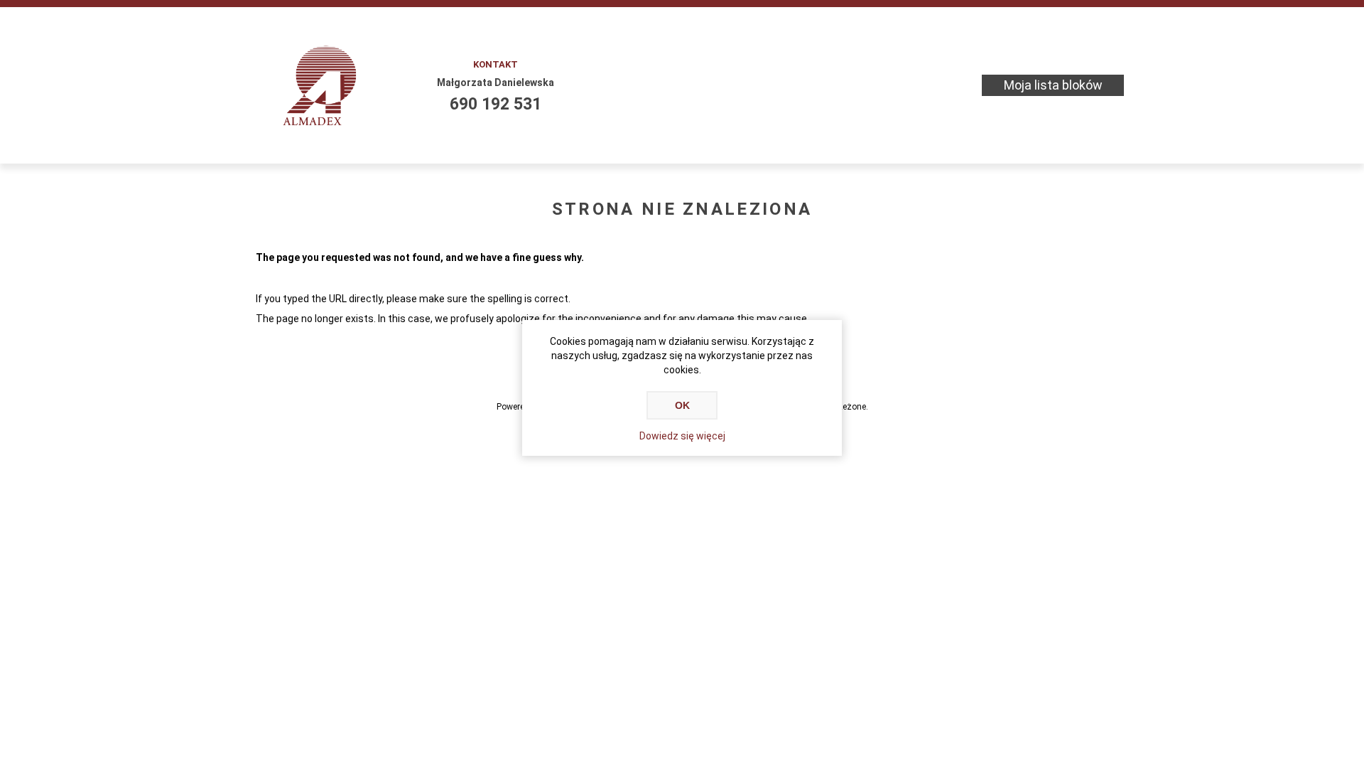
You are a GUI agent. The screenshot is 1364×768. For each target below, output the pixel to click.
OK (682, 405)
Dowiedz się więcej (682, 436)
